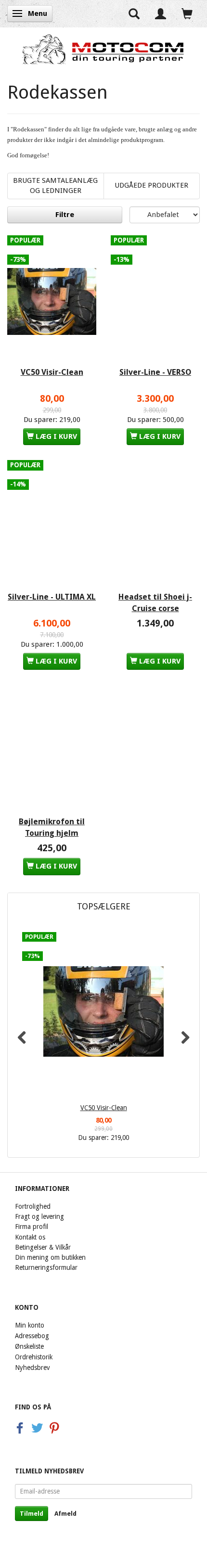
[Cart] (187, 13)
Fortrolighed (33, 1206)
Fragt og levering (39, 1216)
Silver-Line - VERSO (155, 372)
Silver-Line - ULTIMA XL (52, 596)
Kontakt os (30, 1237)
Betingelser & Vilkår (43, 1247)
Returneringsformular (46, 1267)
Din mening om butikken (50, 1257)
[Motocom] (103, 49)
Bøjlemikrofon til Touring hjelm (52, 827)
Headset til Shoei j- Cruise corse (155, 602)
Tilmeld (31, 1513)
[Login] (160, 13)
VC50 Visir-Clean (52, 372)
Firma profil (31, 1226)
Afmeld (65, 1513)
